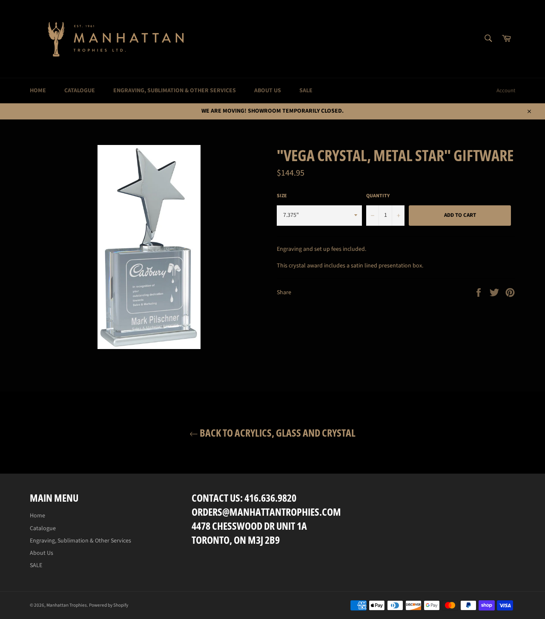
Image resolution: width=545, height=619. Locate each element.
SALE (306, 90)
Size (282, 196)
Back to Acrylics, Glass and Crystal (277, 433)
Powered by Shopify (108, 605)
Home (38, 90)
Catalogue (79, 90)
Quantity (378, 196)
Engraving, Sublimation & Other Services (174, 90)
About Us (267, 90)
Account (505, 90)
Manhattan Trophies (66, 605)
